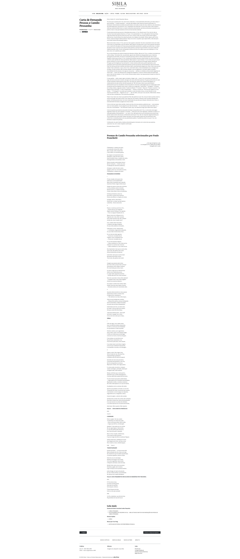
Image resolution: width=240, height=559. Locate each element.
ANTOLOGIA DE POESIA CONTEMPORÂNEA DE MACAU (122, 524)
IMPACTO (137, 540)
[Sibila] (119, 4)
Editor (146, 13)
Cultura (122, 13)
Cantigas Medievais (139, 550)
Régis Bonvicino (138, 553)
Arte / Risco (140, 13)
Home (93, 13)
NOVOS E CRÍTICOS (104, 540)
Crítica (112, 13)
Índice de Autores (131, 13)
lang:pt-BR (84, 31)
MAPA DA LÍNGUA (116, 540)
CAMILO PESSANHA (113, 511)
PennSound (137, 548)
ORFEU (110, 519)
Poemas (117, 13)
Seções (106, 13)
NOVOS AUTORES (128, 540)
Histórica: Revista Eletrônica (141, 551)
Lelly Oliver (116, 557)
